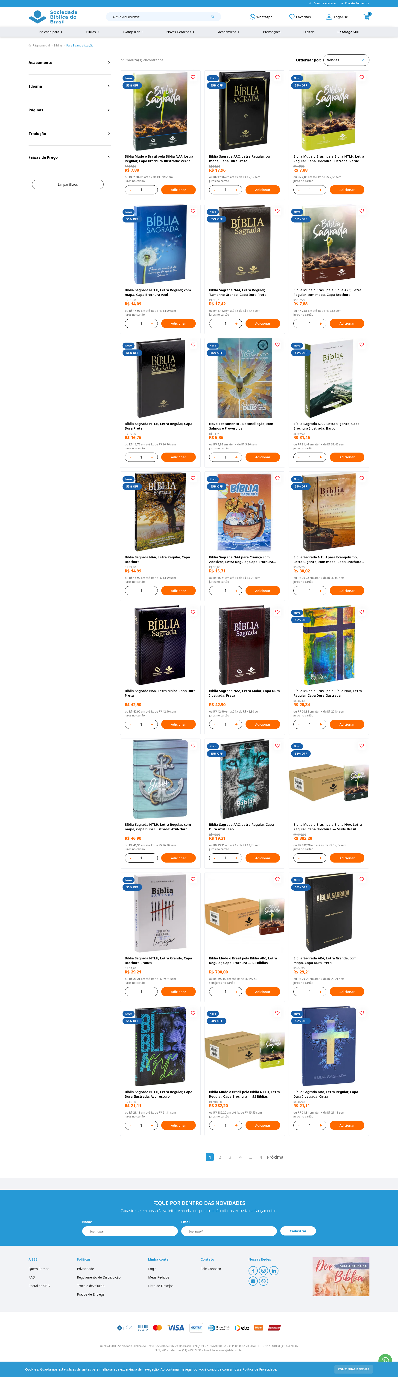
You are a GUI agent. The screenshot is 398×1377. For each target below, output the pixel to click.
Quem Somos (39, 1269)
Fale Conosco (211, 1269)
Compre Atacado (324, 3)
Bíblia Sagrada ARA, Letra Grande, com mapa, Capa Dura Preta (325, 960)
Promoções (272, 32)
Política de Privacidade (259, 1369)
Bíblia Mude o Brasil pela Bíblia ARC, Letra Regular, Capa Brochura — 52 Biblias (243, 960)
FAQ (32, 1277)
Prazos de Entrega (91, 1294)
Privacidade (85, 1269)
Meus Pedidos (158, 1277)
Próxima (275, 1157)
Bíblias (91, 32)
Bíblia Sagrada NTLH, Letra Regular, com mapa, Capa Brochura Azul (158, 292)
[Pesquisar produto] (214, 18)
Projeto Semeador (357, 3)
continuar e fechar (353, 1369)
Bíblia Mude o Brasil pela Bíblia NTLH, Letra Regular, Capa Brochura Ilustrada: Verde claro (328, 158)
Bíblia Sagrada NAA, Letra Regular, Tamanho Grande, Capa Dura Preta (237, 292)
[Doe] (341, 1276)
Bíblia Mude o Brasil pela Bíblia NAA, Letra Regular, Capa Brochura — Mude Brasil (327, 826)
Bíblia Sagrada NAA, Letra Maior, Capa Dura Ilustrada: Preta (244, 693)
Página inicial (41, 45)
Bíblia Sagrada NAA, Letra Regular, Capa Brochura (157, 559)
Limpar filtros (68, 184)
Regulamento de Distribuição (99, 1277)
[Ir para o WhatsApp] (385, 1361)
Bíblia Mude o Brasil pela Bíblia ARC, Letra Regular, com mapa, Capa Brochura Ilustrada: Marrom (327, 292)
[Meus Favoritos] (300, 17)
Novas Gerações (179, 32)
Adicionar (178, 190)
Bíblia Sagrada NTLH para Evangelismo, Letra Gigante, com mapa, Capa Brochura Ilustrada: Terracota (327, 559)
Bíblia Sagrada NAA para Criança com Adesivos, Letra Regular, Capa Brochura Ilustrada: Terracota (241, 559)
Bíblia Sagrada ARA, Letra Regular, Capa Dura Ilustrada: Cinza (325, 1094)
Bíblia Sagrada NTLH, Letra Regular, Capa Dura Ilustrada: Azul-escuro (158, 1094)
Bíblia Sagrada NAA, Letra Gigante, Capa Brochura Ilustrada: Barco (326, 425)
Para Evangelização (80, 45)
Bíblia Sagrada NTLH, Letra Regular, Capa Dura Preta (158, 425)
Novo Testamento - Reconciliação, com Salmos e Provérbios (241, 425)
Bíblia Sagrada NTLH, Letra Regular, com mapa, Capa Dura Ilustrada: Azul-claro (158, 826)
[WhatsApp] (261, 17)
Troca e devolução (91, 1286)
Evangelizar (131, 32)
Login (152, 1269)
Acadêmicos (227, 32)
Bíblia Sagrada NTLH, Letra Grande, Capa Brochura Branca (158, 960)
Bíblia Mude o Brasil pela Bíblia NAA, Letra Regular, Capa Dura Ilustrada (327, 693)
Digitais (309, 32)
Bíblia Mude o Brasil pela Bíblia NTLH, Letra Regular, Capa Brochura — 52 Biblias (244, 1094)
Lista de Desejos (160, 1286)
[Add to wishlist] (193, 77)
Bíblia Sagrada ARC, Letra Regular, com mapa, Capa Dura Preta (240, 158)
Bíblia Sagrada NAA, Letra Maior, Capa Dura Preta (160, 693)
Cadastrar (298, 1231)
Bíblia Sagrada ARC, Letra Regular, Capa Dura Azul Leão (241, 826)
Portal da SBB (39, 1286)
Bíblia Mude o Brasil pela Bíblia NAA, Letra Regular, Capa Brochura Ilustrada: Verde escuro (159, 158)
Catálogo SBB (348, 32)
